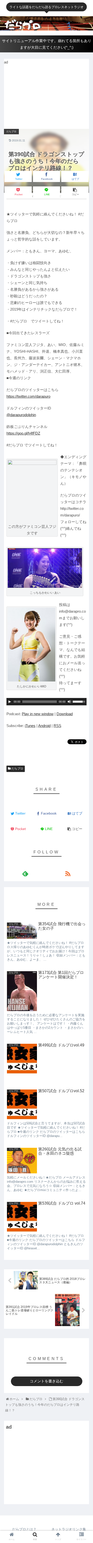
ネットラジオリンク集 (68, 1529)
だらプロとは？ (24, 1529)
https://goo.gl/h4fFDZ (23, 433)
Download (65, 714)
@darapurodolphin (21, 415)
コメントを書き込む (46, 1381)
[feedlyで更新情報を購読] (25, 873)
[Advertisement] (41, 96)
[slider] (80, 701)
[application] (46, 701)
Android (44, 726)
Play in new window (38, 714)
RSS (57, 726)
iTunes (30, 726)
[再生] (10, 702)
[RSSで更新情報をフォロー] (67, 873)
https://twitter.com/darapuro (28, 396)
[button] (84, 800)
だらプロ (17, 768)
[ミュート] (69, 702)
